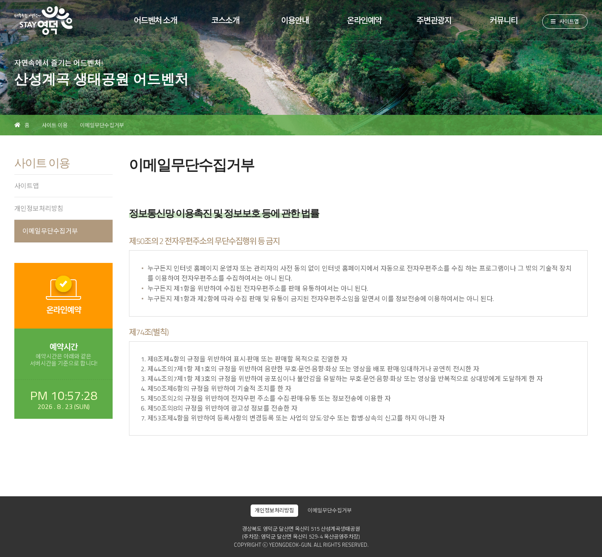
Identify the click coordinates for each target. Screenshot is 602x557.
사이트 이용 (55, 125)
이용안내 (295, 20)
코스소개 (225, 20)
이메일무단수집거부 (102, 125)
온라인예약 (364, 20)
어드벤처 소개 (155, 20)
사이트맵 (569, 21)
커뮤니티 (504, 20)
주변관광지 (433, 20)
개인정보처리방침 (38, 208)
